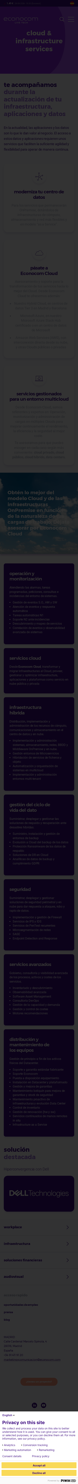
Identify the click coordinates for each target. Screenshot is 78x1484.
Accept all (39, 1465)
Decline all (39, 1473)
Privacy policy (40, 1456)
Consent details (11, 1456)
